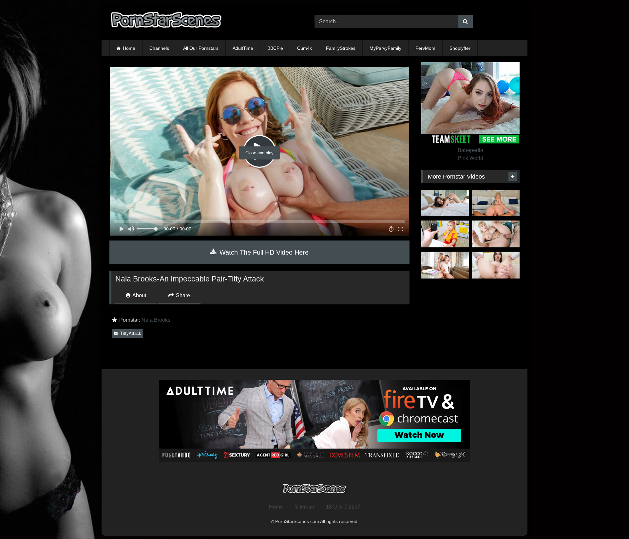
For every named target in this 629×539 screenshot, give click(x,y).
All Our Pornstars (201, 48)
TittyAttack (130, 333)
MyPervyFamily (385, 48)
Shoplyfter (459, 48)
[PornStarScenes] (166, 21)
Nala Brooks (156, 320)
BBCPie (275, 48)
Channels (159, 48)
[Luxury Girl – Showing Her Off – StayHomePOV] (445, 203)
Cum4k (304, 48)
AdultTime (243, 48)
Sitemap (304, 507)
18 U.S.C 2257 (343, 507)
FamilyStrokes (340, 48)
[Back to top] (608, 519)
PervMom (425, 48)
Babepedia (470, 150)
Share (182, 295)
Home (129, 48)
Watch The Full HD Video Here (263, 252)
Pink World (470, 158)
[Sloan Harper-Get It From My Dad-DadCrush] (496, 234)
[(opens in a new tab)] (496, 203)
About (138, 295)
